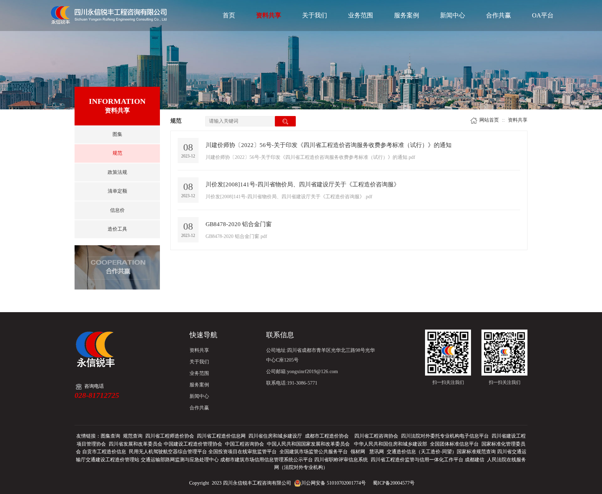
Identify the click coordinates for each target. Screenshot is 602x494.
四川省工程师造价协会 (169, 436)
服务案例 (406, 15)
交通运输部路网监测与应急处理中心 (180, 459)
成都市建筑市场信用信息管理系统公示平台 (266, 459)
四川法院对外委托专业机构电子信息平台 (445, 436)
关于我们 (314, 15)
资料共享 (268, 15)
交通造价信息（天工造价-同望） (422, 451)
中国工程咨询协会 (244, 444)
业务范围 (360, 15)
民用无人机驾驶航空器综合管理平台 (168, 451)
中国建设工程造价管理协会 (193, 444)
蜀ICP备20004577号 (394, 483)
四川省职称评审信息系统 (341, 459)
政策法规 (117, 172)
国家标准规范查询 (476, 451)
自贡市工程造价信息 (104, 451)
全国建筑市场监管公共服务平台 (313, 451)
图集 (117, 134)
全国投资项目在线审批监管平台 (242, 451)
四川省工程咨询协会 (376, 436)
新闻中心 (452, 15)
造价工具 (117, 229)
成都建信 (474, 459)
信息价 (117, 210)
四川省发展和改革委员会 (135, 444)
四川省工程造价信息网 (221, 436)
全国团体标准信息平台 (454, 444)
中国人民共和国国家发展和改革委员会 (308, 444)
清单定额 (117, 191)
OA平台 (543, 15)
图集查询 (110, 436)
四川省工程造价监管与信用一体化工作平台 (417, 459)
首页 (229, 15)
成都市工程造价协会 (327, 436)
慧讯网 (376, 451)
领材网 (357, 451)
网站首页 (489, 120)
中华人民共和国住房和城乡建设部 (390, 444)
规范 (117, 153)
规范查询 (132, 436)
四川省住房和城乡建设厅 (275, 436)
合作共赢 (498, 15)
